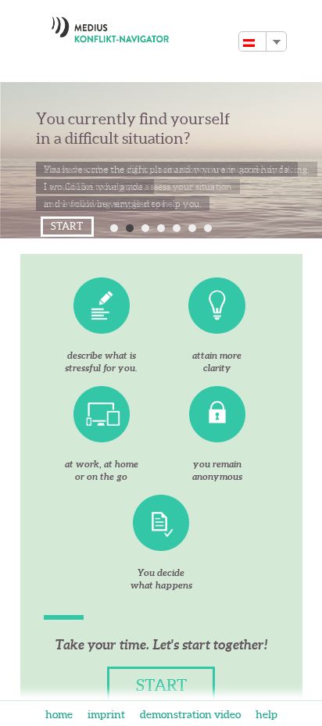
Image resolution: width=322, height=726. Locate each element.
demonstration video (191, 714)
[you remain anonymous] (217, 414)
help (266, 714)
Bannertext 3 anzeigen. (145, 228)
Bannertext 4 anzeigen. (161, 228)
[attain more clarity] (217, 305)
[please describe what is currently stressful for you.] (101, 305)
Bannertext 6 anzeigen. (192, 228)
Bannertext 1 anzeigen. (114, 228)
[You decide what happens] (161, 523)
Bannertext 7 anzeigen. (208, 228)
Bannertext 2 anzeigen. (130, 228)
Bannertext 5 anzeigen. (177, 228)
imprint (107, 714)
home (60, 714)
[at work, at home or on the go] (101, 414)
